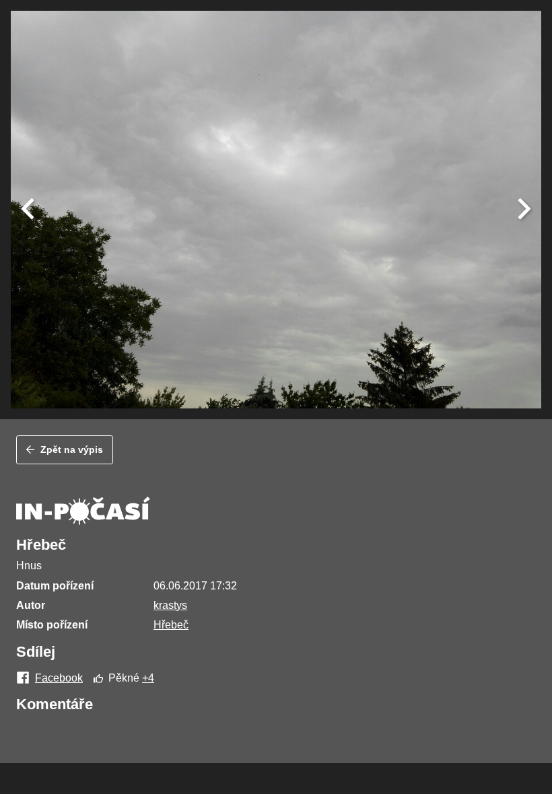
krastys (170, 605)
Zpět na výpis (71, 449)
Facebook (59, 678)
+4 (148, 678)
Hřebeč (170, 624)
